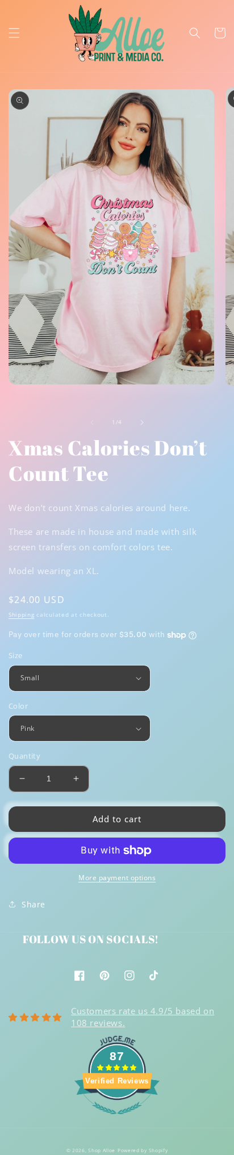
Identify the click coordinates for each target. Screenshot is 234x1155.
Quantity (24, 756)
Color (18, 706)
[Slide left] (92, 422)
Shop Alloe (101, 1150)
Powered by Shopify (143, 1150)
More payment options (117, 877)
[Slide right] (141, 422)
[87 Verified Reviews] (117, 1119)
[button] (14, 32)
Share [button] (33, 904)
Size (16, 655)
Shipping (22, 614)
